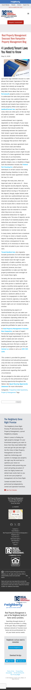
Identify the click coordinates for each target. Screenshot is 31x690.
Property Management (8, 392)
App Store (10, 661)
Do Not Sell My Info (19, 673)
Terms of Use (10, 671)
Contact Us (15, 529)
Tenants (13, 5)
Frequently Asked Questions (18, 390)
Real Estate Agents (15, 539)
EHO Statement (15, 540)
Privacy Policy (19, 671)
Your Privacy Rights (15, 674)
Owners (19, 5)
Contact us (5, 349)
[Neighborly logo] (15, 2)
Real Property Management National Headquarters (15, 533)
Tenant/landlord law (8, 252)
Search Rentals (5, 5)
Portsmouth (5, 94)
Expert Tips (26, 5)
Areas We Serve (15, 536)
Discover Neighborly (14, 647)
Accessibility (9, 673)
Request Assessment (15, 22)
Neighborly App (15, 534)
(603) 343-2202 (18, 7)
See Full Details (11, 490)
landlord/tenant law (8, 109)
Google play (21, 661)
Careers (15, 544)
